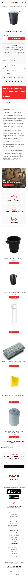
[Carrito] (22, 2)
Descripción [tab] (7, 102)
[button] (2, 2)
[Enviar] (14, 466)
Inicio (3, 6)
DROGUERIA (6, 6)
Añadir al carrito (16, 38)
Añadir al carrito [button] (14, 263)
